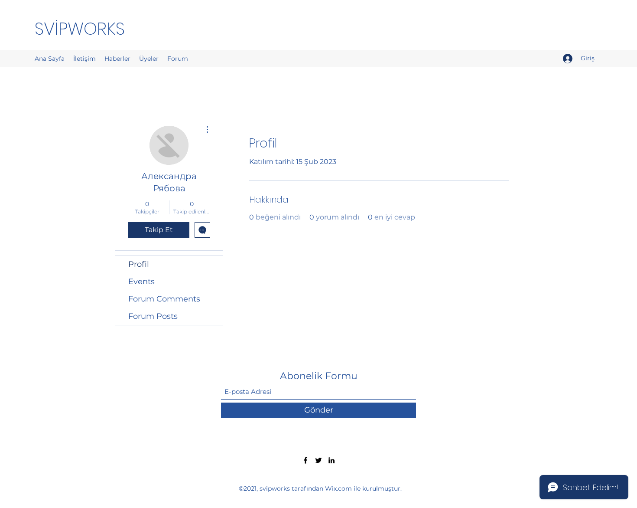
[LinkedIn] (331, 460)
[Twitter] (318, 460)
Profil (138, 264)
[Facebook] (305, 460)
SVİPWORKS (80, 28)
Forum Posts (153, 316)
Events (141, 281)
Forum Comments (164, 299)
